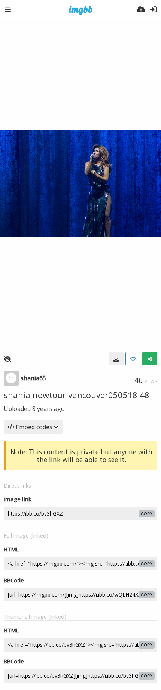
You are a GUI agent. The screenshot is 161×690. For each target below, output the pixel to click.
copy (146, 513)
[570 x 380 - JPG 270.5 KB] (116, 358)
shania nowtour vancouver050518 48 (76, 394)
